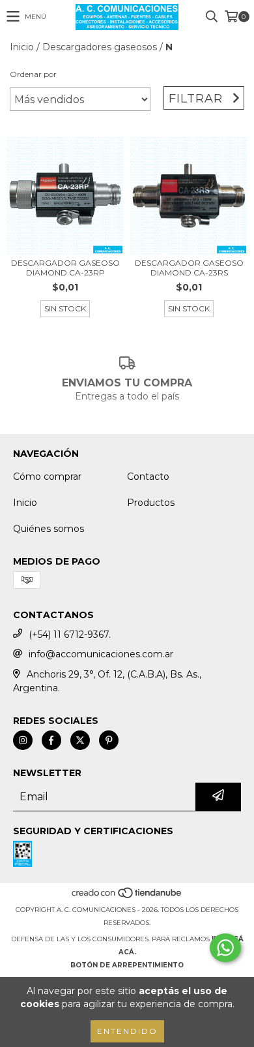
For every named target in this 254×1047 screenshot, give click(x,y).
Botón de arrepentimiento (127, 965)
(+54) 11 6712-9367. (70, 634)
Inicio (22, 47)
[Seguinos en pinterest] (109, 740)
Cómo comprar (47, 476)
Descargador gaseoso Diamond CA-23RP (65, 267)
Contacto (148, 476)
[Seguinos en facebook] (51, 740)
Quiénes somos (48, 529)
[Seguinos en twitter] (80, 740)
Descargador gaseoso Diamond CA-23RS (189, 267)
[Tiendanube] (127, 896)
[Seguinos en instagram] (23, 740)
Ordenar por (33, 74)
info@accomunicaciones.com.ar (101, 654)
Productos (151, 502)
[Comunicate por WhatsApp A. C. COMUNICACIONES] (225, 947)
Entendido (127, 1031)
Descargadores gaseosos (99, 47)
